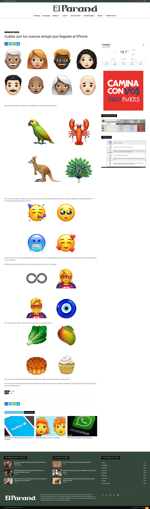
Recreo (100, 16)
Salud (64, 464)
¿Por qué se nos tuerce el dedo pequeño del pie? (77, 462)
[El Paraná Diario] (75, 8)
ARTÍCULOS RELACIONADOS (14, 412)
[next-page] (8, 443)
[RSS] (142, 1)
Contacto (144, 507)
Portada (37, 16)
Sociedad (65, 482)
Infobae (12, 391)
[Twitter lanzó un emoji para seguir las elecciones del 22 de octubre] (19, 426)
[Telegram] (18, 44)
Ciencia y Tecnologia (9, 32)
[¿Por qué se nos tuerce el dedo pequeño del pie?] (57, 464)
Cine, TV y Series (17, 465)
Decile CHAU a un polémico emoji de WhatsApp (79, 437)
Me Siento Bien (89, 16)
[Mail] (139, 1)
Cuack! (64, 16)
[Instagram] (136, 1)
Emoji (11, 393)
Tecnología (16, 32)
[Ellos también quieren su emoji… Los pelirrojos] (51, 426)
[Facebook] (133, 1)
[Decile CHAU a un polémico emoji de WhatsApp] (82, 426)
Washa (20, 507)
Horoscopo (143, 167)
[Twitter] (144, 1)
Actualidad (46, 16)
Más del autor (29, 412)
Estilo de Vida (75, 16)
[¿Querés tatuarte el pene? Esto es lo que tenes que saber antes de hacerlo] (57, 481)
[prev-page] (6, 443)
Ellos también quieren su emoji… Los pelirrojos (48, 437)
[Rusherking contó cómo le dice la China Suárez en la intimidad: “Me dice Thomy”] (8, 473)
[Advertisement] (75, 24)
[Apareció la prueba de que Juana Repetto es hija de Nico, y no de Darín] (57, 473)
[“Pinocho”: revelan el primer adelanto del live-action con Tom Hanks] (8, 464)
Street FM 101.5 (111, 16)
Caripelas (55, 16)
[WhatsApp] (14, 44)
